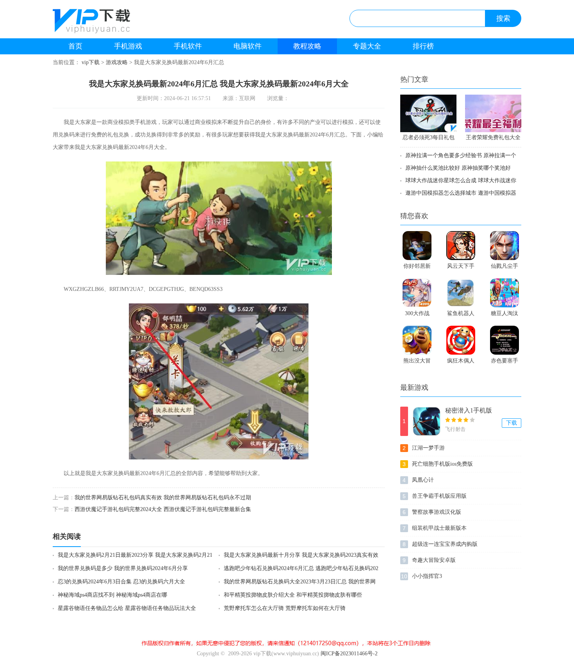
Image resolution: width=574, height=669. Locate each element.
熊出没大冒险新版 (417, 362)
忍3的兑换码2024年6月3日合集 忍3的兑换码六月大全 (121, 582)
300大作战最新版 (417, 315)
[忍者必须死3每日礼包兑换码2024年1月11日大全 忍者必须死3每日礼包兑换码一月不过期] (428, 113)
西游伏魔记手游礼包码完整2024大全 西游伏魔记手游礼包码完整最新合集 (163, 509)
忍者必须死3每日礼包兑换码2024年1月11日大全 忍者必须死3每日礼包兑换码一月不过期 (428, 139)
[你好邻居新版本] (417, 245)
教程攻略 (307, 46)
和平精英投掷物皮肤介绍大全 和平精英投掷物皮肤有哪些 (293, 595)
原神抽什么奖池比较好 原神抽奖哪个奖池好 (458, 168)
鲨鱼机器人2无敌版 (460, 315)
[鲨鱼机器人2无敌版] (460, 292)
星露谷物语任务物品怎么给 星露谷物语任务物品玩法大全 (127, 608)
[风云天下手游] (460, 245)
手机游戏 (128, 46)
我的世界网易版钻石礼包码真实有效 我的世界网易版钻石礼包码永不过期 (163, 497)
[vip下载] (105, 22)
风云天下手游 (460, 268)
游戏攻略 (117, 62)
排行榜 (423, 46)
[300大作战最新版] (417, 292)
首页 (75, 46)
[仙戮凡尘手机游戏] (504, 245)
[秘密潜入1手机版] (426, 421)
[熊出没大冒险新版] (417, 340)
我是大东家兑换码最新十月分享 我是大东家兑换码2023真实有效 (301, 555)
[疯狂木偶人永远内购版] (460, 340)
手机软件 (188, 46)
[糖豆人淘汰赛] (504, 292)
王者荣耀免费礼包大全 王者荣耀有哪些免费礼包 (493, 139)
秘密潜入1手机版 (468, 410)
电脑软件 (248, 46)
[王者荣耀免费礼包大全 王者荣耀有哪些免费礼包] (493, 113)
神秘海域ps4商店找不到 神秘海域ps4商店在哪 (112, 595)
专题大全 (367, 46)
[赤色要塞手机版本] (504, 340)
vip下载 (91, 62)
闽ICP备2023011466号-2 (349, 653)
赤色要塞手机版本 (504, 362)
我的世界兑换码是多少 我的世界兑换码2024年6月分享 (123, 568)
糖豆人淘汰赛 (504, 315)
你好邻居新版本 (417, 268)
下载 (511, 423)
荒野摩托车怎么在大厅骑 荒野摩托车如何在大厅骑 (285, 608)
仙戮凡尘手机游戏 (504, 268)
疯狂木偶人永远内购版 (460, 362)
